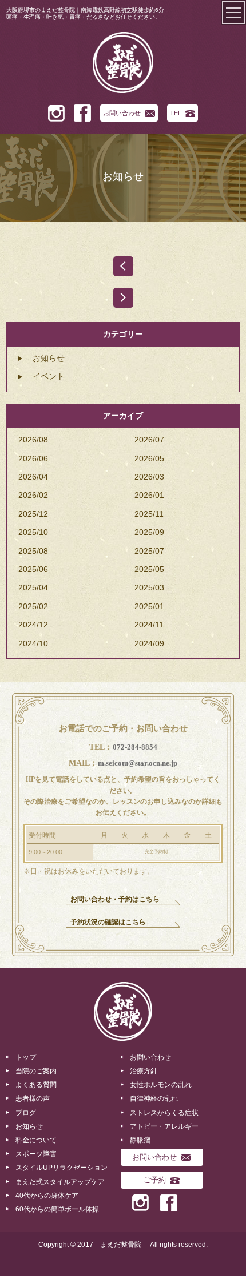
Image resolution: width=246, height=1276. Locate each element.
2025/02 (33, 606)
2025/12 (33, 513)
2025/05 (149, 569)
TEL (175, 113)
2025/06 (33, 569)
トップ (25, 1057)
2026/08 (33, 439)
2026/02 (33, 495)
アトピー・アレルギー (164, 1126)
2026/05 (149, 458)
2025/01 (149, 606)
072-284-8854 (135, 747)
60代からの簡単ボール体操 (57, 1209)
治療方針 (143, 1071)
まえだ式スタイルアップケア (60, 1182)
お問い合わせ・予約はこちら (115, 899)
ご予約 (155, 1180)
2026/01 (149, 495)
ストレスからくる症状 (164, 1113)
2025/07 (149, 551)
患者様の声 (32, 1098)
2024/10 (33, 643)
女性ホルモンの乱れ (161, 1085)
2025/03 (149, 587)
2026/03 (149, 476)
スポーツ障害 (36, 1154)
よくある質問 (36, 1085)
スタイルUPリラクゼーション (61, 1168)
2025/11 (149, 513)
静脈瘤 (140, 1140)
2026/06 (33, 458)
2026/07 (149, 439)
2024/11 (149, 624)
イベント (49, 376)
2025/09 (149, 532)
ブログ (25, 1113)
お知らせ (49, 358)
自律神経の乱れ (154, 1098)
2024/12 (33, 624)
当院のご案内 (36, 1071)
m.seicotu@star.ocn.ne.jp (137, 763)
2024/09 (149, 643)
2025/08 (33, 551)
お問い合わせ (122, 113)
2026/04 (33, 476)
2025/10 (33, 532)
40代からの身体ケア (46, 1195)
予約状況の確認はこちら (108, 922)
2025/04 (33, 587)
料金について (36, 1140)
